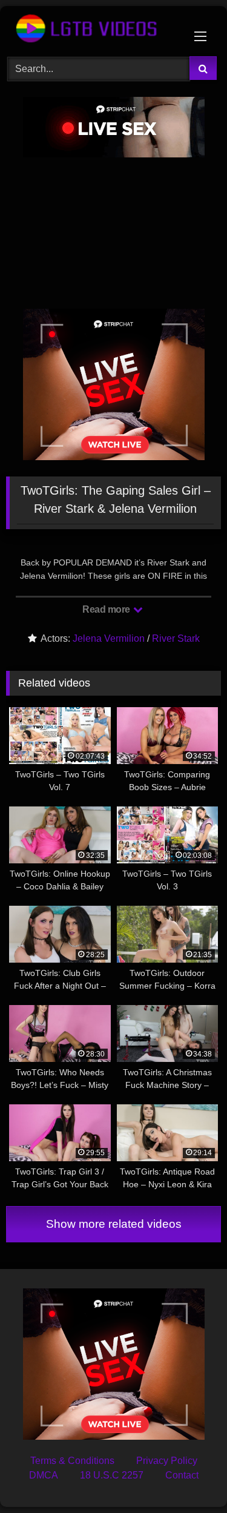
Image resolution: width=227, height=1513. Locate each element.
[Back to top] (189, 1477)
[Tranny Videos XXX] (93, 29)
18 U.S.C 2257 (111, 1475)
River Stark (176, 638)
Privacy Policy (166, 1460)
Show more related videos (114, 1224)
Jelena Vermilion (109, 638)
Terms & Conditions (72, 1460)
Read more (107, 609)
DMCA (43, 1475)
